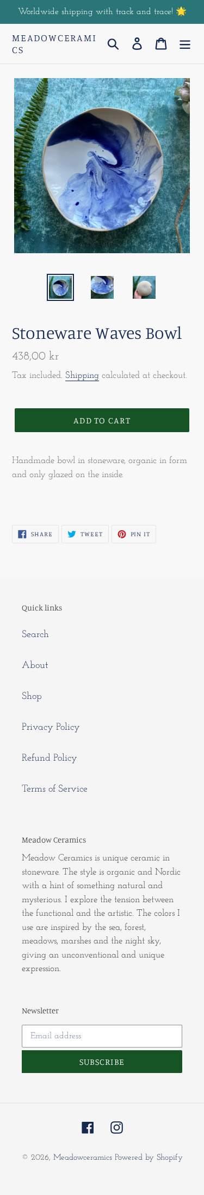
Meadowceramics (54, 43)
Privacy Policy (51, 728)
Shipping (82, 375)
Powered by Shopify (149, 1158)
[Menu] (185, 43)
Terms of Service (55, 789)
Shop (32, 697)
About (35, 666)
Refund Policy (49, 758)
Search (35, 635)
